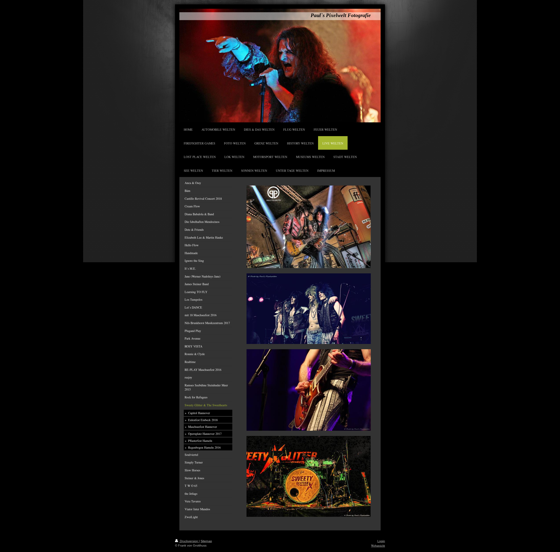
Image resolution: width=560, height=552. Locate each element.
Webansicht (378, 545)
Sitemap (206, 541)
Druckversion (189, 541)
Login (381, 541)
